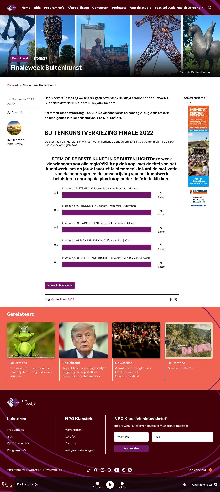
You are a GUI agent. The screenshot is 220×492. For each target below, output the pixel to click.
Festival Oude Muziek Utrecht (177, 7)
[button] (97, 484)
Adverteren (73, 429)
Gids (37, 7)
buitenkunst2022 (63, 299)
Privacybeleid (53, 469)
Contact (70, 443)
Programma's (54, 7)
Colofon (70, 436)
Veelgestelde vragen (80, 450)
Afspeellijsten (78, 7)
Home (25, 7)
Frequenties (15, 429)
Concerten (100, 7)
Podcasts (119, 7)
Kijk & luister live (18, 443)
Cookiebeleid (197, 470)
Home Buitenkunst (60, 285)
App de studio (140, 7)
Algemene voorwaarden (24, 469)
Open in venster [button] (202, 484)
